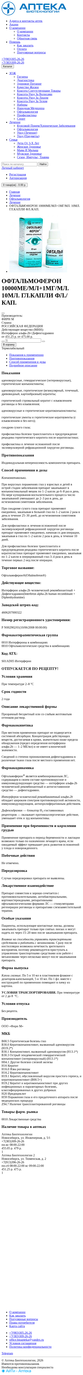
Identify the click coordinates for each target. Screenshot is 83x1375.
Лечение (14, 122)
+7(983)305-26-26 (13, 59)
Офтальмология (27, 111)
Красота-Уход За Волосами (34, 94)
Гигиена (22, 76)
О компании (17, 28)
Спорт (21, 118)
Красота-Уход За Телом (32, 101)
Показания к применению (26, 355)
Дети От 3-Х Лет (28, 143)
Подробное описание (23, 365)
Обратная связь (27, 38)
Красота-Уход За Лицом (32, 97)
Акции (13, 24)
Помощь (14, 42)
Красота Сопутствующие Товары (39, 90)
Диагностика (25, 80)
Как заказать (25, 45)
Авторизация (18, 178)
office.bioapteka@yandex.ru (26, 1339)
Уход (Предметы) (28, 136)
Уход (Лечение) (27, 132)
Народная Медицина (30, 108)
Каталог (7, 66)
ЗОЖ (12, 73)
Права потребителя (22, 1322)
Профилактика (26, 115)
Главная (14, 191)
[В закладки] (3, 313)
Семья (13, 139)
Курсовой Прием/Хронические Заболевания (46, 125)
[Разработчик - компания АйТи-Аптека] (16, 1371)
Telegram (7, 1353)
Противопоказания (21, 358)
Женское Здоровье (29, 146)
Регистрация (17, 174)
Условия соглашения (22, 1343)
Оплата (22, 49)
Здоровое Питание (29, 83)
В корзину (9, 344)
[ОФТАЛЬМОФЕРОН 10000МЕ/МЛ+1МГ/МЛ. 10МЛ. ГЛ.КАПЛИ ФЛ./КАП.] (38, 271)
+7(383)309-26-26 (13, 62)
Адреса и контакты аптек (25, 21)
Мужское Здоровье (29, 153)
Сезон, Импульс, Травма (33, 157)
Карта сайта (17, 1326)
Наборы (22, 104)
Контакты (23, 35)
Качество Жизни (28, 87)
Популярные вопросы (31, 52)
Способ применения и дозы (27, 362)
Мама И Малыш (27, 150)
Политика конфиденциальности (30, 1346)
